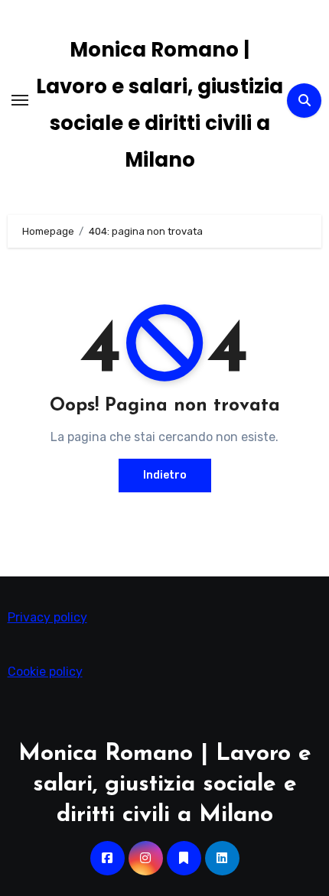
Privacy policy (47, 617)
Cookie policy (45, 671)
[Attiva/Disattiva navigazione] (20, 100)
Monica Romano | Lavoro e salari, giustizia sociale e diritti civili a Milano (164, 784)
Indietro (165, 475)
